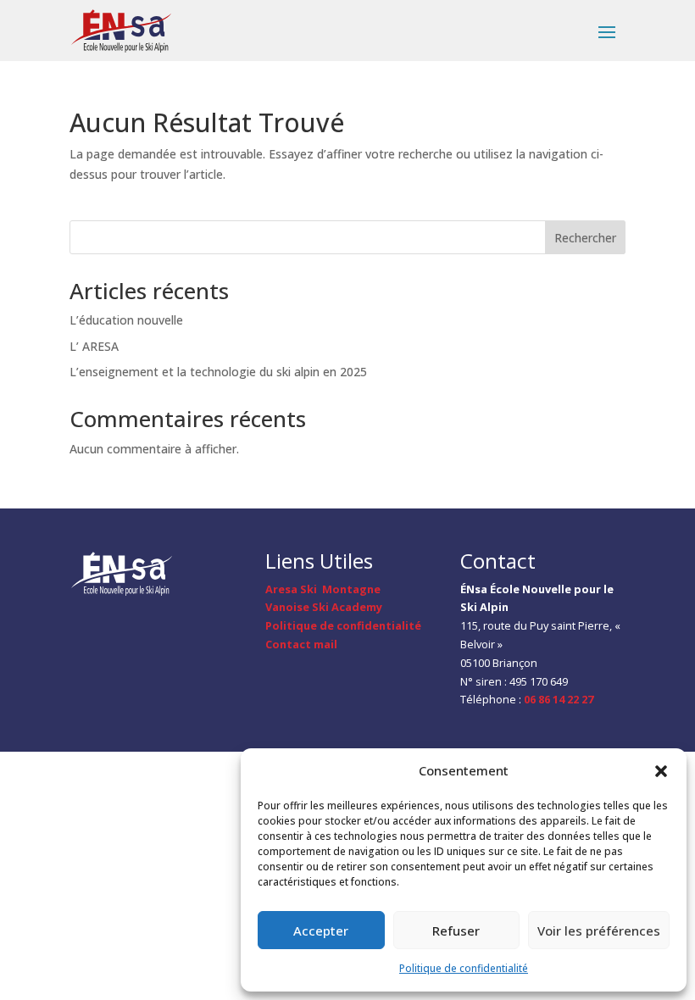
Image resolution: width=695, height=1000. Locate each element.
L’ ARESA (94, 346)
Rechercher (585, 238)
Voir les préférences (598, 930)
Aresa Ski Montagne (323, 589)
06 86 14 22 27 (558, 699)
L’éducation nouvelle (126, 320)
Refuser (456, 930)
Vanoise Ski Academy (323, 606)
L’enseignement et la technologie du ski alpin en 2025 (218, 372)
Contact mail (301, 644)
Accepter (320, 930)
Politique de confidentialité (463, 968)
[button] (661, 771)
